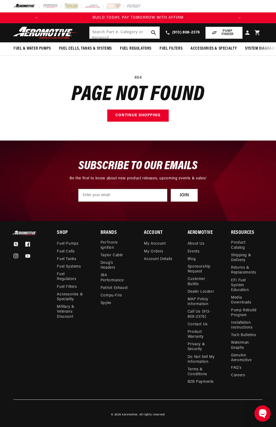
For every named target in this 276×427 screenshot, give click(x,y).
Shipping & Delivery (241, 257)
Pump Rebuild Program (243, 312)
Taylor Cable (112, 255)
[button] (258, 32)
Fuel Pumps (67, 244)
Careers (238, 375)
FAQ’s (236, 368)
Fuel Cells (66, 252)
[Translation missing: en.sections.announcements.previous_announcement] (36, 17)
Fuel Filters (67, 287)
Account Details (158, 259)
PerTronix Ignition (109, 245)
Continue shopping (138, 115)
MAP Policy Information (198, 301)
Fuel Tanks (66, 259)
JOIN (184, 195)
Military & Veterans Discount (65, 312)
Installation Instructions (242, 325)
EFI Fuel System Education (240, 285)
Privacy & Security (196, 346)
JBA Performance (112, 277)
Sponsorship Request (199, 269)
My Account (154, 244)
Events (194, 252)
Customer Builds (196, 281)
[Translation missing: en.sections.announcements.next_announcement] (239, 17)
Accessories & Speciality (70, 296)
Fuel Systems (69, 267)
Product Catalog (238, 245)
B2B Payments (201, 382)
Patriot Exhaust (114, 288)
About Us (196, 244)
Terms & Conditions (197, 371)
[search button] (154, 33)
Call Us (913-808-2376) (199, 314)
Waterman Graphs (240, 345)
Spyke (106, 303)
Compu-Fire (111, 295)
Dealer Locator (201, 292)
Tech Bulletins (243, 335)
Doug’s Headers (108, 265)
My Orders (153, 252)
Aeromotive (129, 414)
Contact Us (198, 324)
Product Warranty (196, 334)
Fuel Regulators (66, 276)
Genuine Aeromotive (241, 357)
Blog (192, 259)
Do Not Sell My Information (201, 359)
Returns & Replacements (243, 270)
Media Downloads (241, 300)
